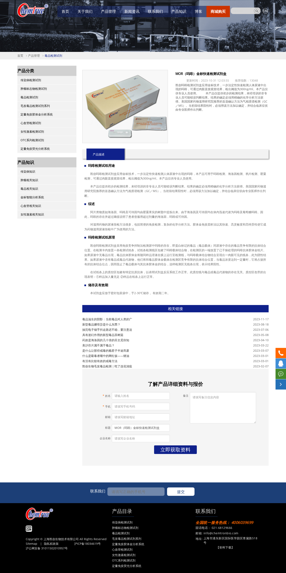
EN (265, 11)
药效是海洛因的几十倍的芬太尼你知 (105, 340)
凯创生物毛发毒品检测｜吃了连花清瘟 (107, 366)
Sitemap (31, 544)
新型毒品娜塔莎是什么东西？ (101, 324)
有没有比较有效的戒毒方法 (99, 361)
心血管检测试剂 (31, 123)
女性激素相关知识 (32, 214)
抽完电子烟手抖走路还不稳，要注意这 (107, 330)
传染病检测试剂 (31, 80)
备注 (185, 395)
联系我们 (155, 11)
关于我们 (85, 11)
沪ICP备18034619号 (87, 544)
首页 (65, 11)
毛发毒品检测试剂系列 (35, 106)
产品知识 (178, 11)
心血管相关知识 (31, 206)
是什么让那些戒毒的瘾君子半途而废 (105, 351)
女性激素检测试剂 (32, 131)
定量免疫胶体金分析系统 (37, 114)
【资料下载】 (225, 547)
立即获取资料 (175, 449)
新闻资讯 (131, 11)
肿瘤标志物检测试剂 (34, 89)
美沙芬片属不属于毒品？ (98, 345)
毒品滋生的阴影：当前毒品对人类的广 (107, 319)
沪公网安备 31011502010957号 (47, 548)
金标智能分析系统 (32, 197)
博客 (198, 11)
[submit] (256, 11)
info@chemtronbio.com (221, 533)
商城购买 (218, 11)
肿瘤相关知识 (29, 180)
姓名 (107, 396)
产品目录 (122, 511)
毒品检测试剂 (53, 56)
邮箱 (108, 417)
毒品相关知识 (29, 189)
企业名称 (105, 438)
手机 (107, 406)
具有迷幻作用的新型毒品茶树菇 (102, 335)
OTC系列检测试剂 (32, 140)
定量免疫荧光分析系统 (35, 149)
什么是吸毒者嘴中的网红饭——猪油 (105, 356)
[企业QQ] (281, 363)
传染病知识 (28, 171)
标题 (108, 427)
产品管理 (108, 11)
